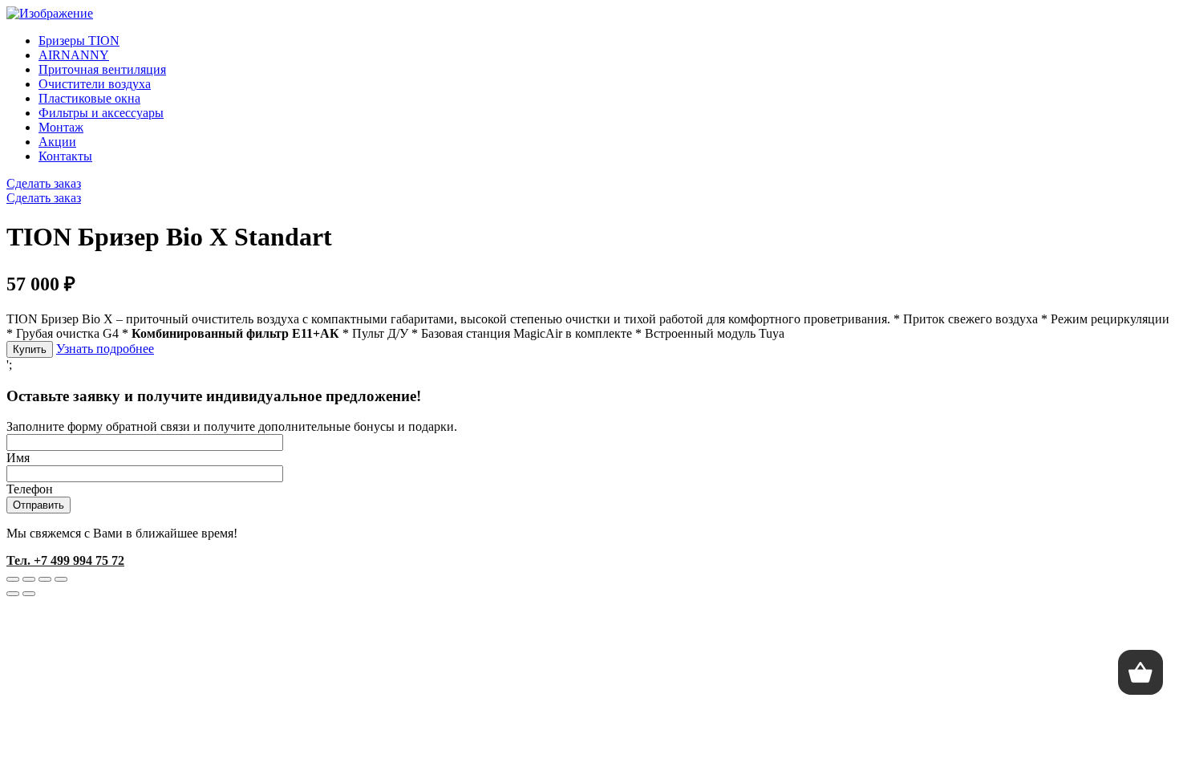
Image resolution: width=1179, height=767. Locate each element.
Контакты (65, 156)
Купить (30, 349)
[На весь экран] (44, 579)
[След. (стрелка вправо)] (28, 593)
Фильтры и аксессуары (101, 113)
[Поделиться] (28, 579)
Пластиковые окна (89, 98)
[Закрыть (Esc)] (12, 579)
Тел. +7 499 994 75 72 (65, 560)
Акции (57, 141)
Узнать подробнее (105, 348)
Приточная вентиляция (102, 69)
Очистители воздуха (94, 84)
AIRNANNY (73, 55)
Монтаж (60, 127)
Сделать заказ (43, 183)
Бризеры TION (79, 40)
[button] (1140, 672)
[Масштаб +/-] (61, 579)
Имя (18, 458)
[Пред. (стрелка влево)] (12, 593)
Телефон (29, 489)
